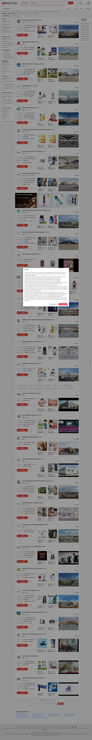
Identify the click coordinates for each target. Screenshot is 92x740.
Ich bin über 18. (63, 304)
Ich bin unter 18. (53, 304)
